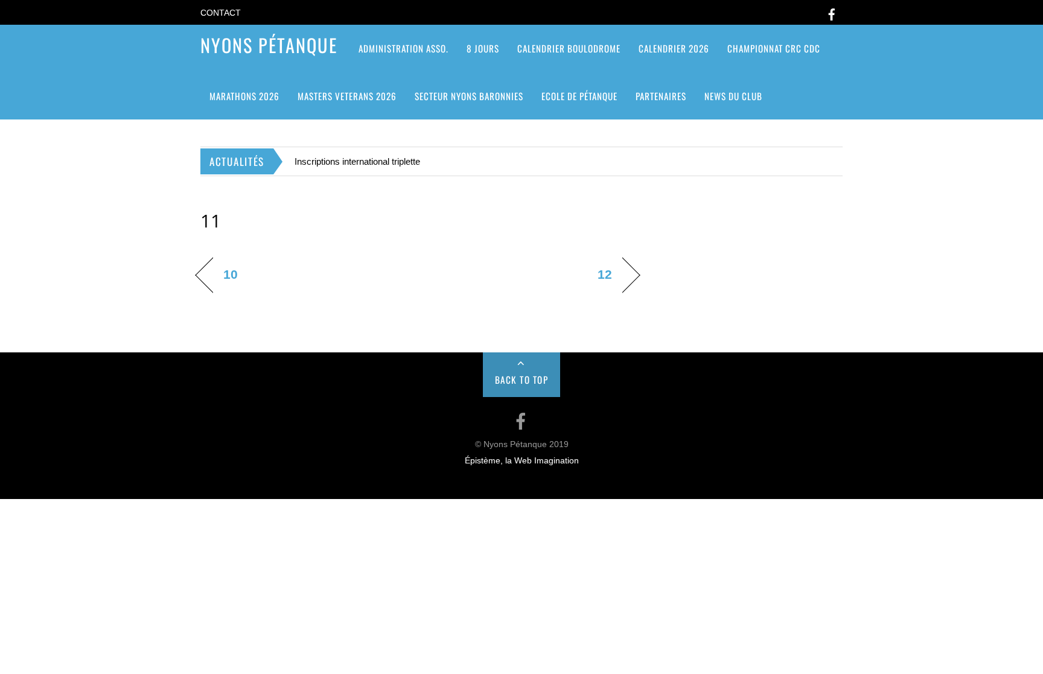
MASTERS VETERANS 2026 (347, 96)
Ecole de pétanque (579, 96)
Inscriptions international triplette (357, 161)
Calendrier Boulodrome (568, 48)
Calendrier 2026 (674, 48)
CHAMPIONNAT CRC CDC (773, 48)
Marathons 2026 (244, 96)
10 (230, 274)
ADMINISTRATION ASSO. (403, 48)
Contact (220, 12)
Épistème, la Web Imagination (522, 460)
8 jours (483, 48)
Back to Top (522, 379)
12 (605, 274)
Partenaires (661, 96)
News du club (733, 96)
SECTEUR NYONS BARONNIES (469, 96)
